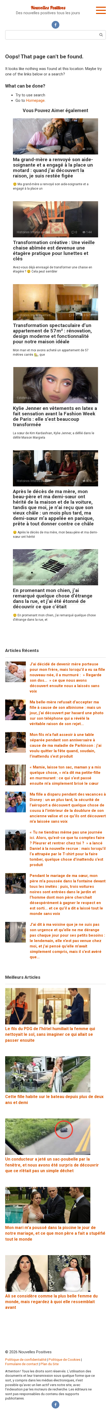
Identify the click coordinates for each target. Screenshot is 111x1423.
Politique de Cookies (64, 1359)
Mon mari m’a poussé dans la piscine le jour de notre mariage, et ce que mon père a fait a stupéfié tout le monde (55, 1233)
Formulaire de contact (21, 1364)
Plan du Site (50, 1364)
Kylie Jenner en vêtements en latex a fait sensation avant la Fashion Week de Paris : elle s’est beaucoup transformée (55, 416)
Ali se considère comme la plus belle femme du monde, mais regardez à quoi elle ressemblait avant (51, 1302)
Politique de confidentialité (25, 1359)
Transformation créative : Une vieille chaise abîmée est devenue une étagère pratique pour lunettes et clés (54, 250)
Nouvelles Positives (48, 8)
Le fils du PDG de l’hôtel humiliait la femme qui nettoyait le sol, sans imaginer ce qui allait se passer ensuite (50, 1034)
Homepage (35, 100)
